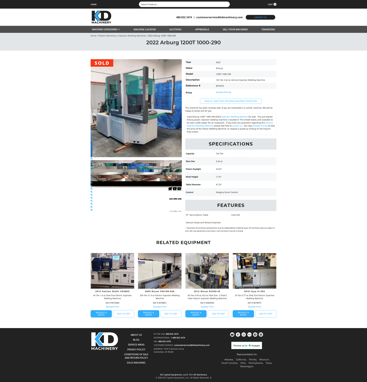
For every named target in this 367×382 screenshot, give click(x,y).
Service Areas (136, 344)
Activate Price (112, 306)
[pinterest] (244, 334)
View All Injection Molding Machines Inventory (230, 101)
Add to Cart (123, 313)
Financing (268, 29)
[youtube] (232, 334)
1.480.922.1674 (178, 337)
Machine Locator (145, 29)
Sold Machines (136, 362)
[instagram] (249, 334)
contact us (237, 125)
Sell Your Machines (235, 29)
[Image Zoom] (92, 158)
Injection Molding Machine (235, 116)
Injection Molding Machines (132, 35)
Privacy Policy (136, 349)
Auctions (175, 29)
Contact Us (260, 17)
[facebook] (261, 334)
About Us (136, 334)
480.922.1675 (164, 341)
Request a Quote (101, 313)
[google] (238, 334)
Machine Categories (104, 29)
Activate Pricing (223, 92)
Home (93, 35)
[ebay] (255, 334)
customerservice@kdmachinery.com (219, 17)
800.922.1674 (172, 334)
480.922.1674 (184, 17)
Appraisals (202, 29)
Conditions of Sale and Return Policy (136, 356)
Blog (136, 339)
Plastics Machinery (107, 35)
